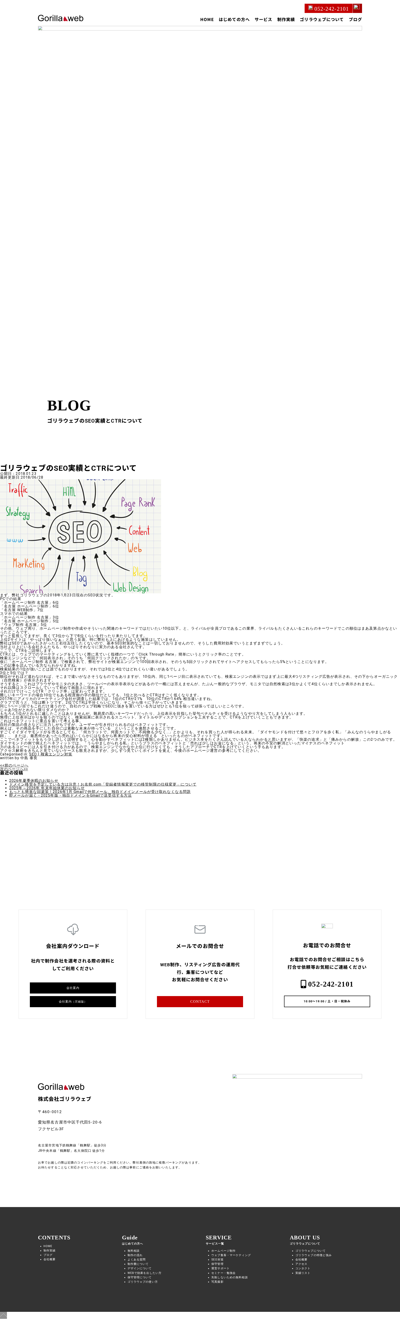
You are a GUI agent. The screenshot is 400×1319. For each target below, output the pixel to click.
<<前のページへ (14, 765)
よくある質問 (137, 1259)
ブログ (355, 19)
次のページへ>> (14, 769)
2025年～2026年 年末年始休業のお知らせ (47, 788)
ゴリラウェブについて (322, 19)
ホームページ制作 (223, 1250)
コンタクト (303, 1268)
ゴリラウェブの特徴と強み (313, 1255)
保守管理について (140, 1277)
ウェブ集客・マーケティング (231, 1255)
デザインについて (140, 1268)
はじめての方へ (234, 19)
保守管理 (217, 1264)
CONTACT (200, 1001)
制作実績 (286, 19)
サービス (263, 19)
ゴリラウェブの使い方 (143, 1281)
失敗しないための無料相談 (229, 1277)
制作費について (138, 1264)
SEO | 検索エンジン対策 (50, 754)
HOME (207, 19)
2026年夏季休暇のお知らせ (33, 780)
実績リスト (303, 1273)
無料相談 (134, 1250)
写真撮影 (217, 1281)
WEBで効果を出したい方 (145, 1273)
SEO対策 (217, 1259)
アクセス (301, 1264)
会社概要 (50, 1259)
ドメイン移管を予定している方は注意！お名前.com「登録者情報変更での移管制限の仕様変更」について (103, 784)
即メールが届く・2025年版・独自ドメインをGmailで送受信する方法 (70, 795)
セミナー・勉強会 (223, 1273)
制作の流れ (135, 1255)
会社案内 (72, 988)
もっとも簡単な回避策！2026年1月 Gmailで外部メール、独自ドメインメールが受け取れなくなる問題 (100, 792)
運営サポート (220, 1268)
